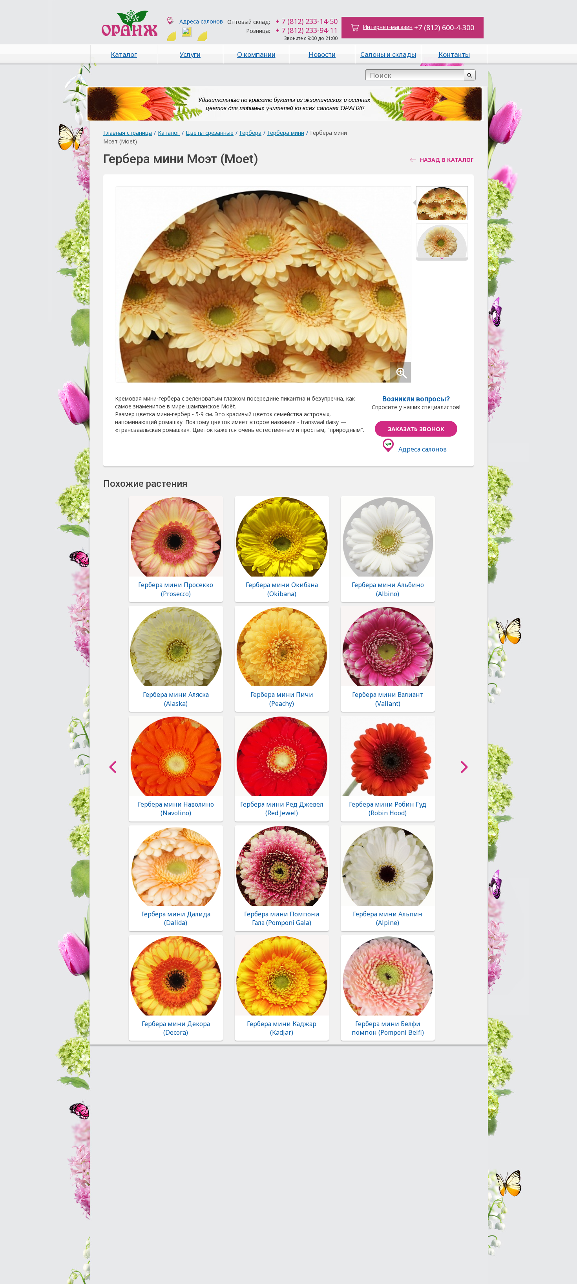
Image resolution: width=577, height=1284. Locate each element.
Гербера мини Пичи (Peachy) (281, 698)
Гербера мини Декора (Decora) (176, 1028)
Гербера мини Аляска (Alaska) (176, 698)
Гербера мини (285, 132)
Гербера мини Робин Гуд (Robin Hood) (387, 808)
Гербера (250, 132)
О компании (256, 54)
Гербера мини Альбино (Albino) (388, 589)
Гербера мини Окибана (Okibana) (282, 589)
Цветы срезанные (210, 132)
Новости (322, 54)
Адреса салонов (201, 21)
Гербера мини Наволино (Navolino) (176, 808)
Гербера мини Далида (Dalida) (175, 918)
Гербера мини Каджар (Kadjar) (281, 1028)
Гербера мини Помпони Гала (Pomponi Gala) (282, 918)
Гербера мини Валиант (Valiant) (388, 698)
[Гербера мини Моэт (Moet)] (442, 204)
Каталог (124, 54)
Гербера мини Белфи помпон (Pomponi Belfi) (388, 1028)
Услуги (190, 54)
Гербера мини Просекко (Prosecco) (175, 589)
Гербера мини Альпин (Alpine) (387, 918)
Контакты (454, 54)
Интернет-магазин (388, 27)
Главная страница (127, 132)
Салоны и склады (388, 54)
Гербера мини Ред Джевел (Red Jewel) (281, 808)
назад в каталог (447, 160)
